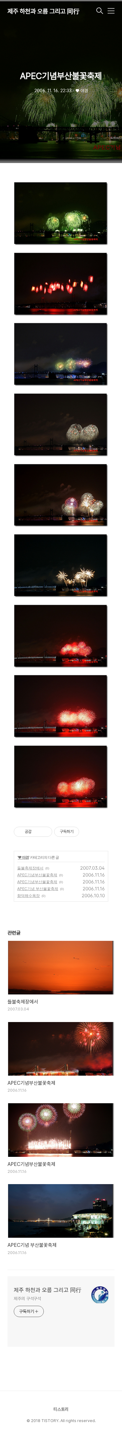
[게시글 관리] (45, 831)
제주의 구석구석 (27, 1298)
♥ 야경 (23, 857)
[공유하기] (37, 831)
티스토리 (61, 1409)
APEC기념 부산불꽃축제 (37, 888)
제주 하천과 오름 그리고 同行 (43, 11)
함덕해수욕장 (28, 895)
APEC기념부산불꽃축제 (37, 874)
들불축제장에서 (30, 868)
